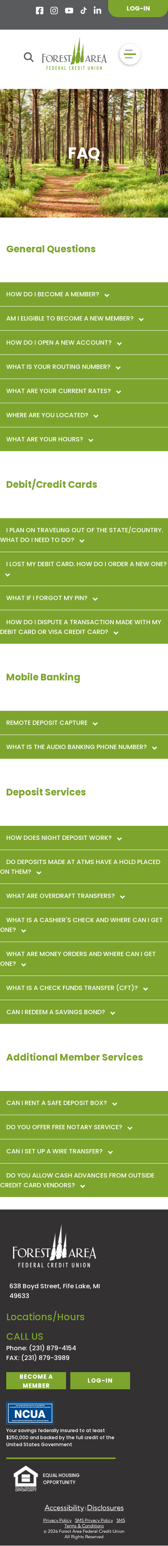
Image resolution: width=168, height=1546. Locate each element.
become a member (36, 1380)
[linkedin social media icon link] (98, 10)
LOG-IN (138, 8)
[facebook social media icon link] (40, 10)
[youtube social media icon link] (69, 10)
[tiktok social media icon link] (83, 10)
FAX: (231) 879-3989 (38, 1357)
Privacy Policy (57, 1520)
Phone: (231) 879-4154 (41, 1348)
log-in (100, 1380)
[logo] (75, 54)
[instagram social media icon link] (54, 10)
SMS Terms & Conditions (94, 1523)
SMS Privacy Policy (94, 1520)
